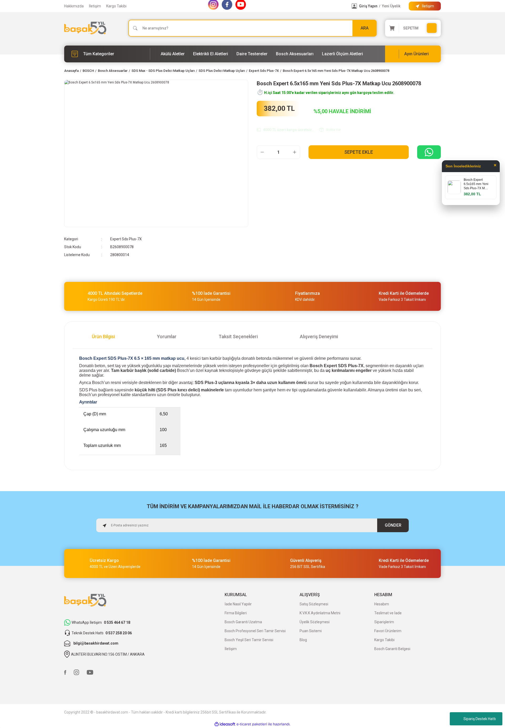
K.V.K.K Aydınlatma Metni (320, 613)
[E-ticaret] (251, 724)
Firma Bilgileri (236, 613)
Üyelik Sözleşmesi (315, 622)
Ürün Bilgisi (103, 336)
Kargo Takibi (116, 6)
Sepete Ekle (358, 152)
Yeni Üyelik (391, 6)
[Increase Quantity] (294, 152)
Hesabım (381, 604)
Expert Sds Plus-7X (126, 239)
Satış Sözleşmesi (314, 604)
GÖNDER (393, 525)
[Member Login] (354, 6)
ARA (364, 28)
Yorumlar (166, 336)
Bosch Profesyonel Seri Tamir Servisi (255, 631)
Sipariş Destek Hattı (479, 719)
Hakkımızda (74, 6)
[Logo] (85, 28)
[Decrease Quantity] (262, 152)
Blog (303, 640)
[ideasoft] (224, 724)
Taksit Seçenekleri (238, 336)
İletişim (95, 6)
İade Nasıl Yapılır (238, 604)
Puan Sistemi (311, 631)
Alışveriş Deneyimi (319, 336)
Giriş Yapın (368, 6)
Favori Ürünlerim (387, 631)
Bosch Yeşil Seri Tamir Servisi (249, 640)
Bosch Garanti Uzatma (243, 622)
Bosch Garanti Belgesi (392, 649)
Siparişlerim (384, 622)
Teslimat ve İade (388, 613)
